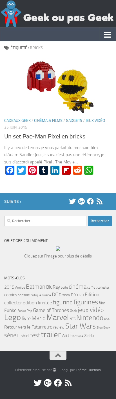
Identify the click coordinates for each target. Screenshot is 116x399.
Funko (10, 310)
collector (103, 287)
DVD (80, 295)
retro (47, 327)
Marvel (57, 317)
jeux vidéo (91, 310)
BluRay (53, 287)
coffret (92, 287)
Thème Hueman (88, 370)
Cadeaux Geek (17, 120)
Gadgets (74, 120)
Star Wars (80, 326)
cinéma (77, 286)
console (24, 295)
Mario (39, 318)
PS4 (107, 319)
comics (10, 294)
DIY (73, 295)
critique (36, 295)
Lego (12, 317)
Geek (73, 311)
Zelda (89, 335)
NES (72, 319)
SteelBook (103, 327)
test (35, 335)
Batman (35, 286)
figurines (85, 302)
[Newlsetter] (108, 201)
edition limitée (37, 302)
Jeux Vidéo (95, 120)
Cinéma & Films (48, 120)
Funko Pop (24, 311)
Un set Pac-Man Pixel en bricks (44, 136)
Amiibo (20, 287)
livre (26, 318)
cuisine (46, 295)
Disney (64, 295)
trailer (51, 334)
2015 (9, 287)
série (10, 335)
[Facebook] (90, 201)
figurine (63, 302)
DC (55, 294)
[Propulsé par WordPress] (54, 370)
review (58, 327)
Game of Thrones (51, 310)
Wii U (66, 335)
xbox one (77, 336)
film (102, 303)
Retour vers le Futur (22, 327)
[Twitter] (72, 201)
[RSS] (99, 201)
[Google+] (81, 201)
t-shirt (23, 335)
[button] (58, 86)
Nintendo (89, 318)
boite (64, 287)
